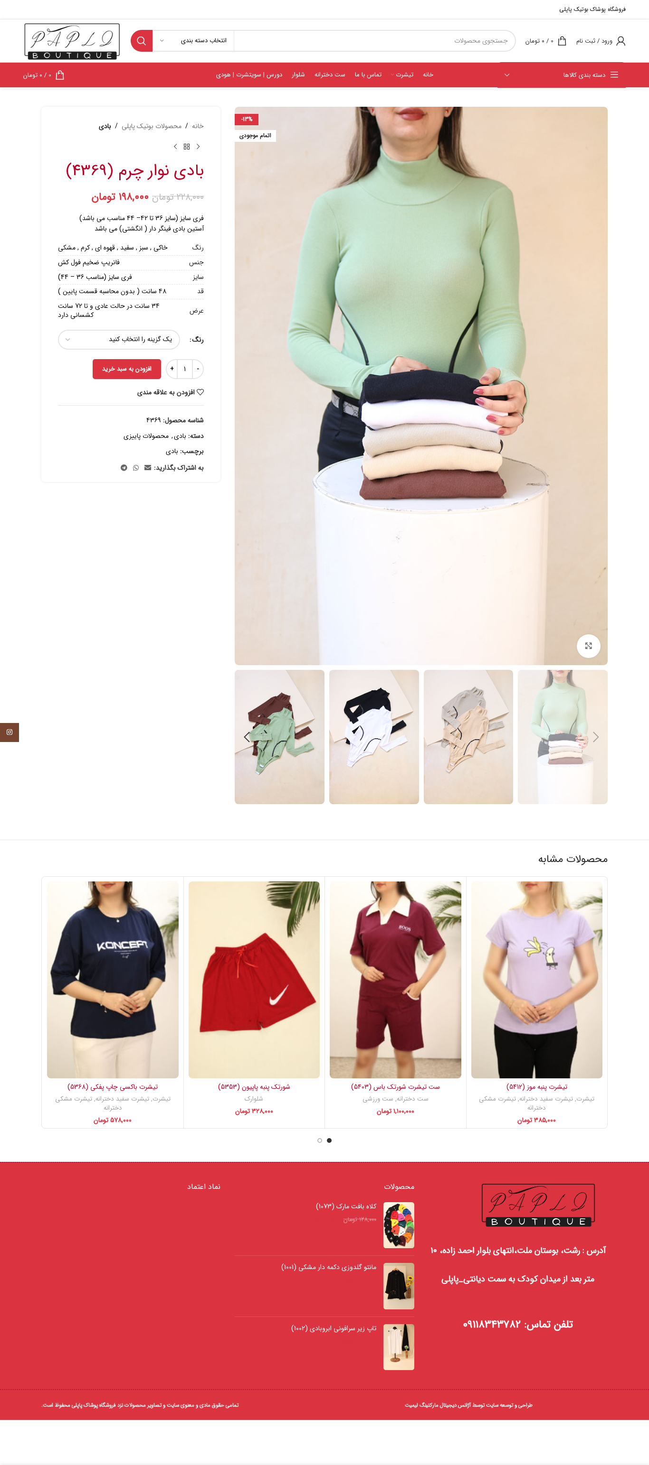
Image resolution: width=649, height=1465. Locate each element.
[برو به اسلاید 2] (319, 1140)
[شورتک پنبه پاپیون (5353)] (254, 979)
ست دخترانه (413, 1099)
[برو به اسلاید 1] (329, 1140)
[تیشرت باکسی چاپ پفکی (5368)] (113, 979)
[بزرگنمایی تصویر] (589, 646)
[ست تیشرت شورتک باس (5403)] (395, 979)
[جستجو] (142, 41)
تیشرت (585, 1099)
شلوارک (254, 1099)
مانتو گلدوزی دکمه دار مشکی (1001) (328, 1267)
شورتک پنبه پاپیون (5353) (254, 1087)
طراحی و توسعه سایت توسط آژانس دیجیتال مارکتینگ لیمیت (469, 1405)
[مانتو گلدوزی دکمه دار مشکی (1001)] (398, 1286)
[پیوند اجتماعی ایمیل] (148, 468)
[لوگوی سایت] (72, 40)
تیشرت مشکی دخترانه (512, 1103)
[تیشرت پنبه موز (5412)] (537, 979)
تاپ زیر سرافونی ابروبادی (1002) (333, 1329)
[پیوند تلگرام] (124, 468)
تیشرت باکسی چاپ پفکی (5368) (112, 1087)
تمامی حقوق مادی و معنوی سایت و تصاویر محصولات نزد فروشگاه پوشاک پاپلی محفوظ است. (140, 1405)
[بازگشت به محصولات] (186, 146)
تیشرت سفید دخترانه (546, 1099)
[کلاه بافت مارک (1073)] (398, 1225)
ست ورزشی (378, 1099)
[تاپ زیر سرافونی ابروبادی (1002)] (398, 1347)
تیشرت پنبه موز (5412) (536, 1087)
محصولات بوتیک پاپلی (151, 126)
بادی (105, 126)
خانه (198, 126)
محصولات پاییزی (146, 436)
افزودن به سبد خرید (127, 369)
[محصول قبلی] (198, 146)
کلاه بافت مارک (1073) (346, 1207)
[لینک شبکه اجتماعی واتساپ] (136, 468)
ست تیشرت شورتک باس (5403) (395, 1087)
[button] (596, 737)
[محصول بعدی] (175, 146)
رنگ (198, 339)
